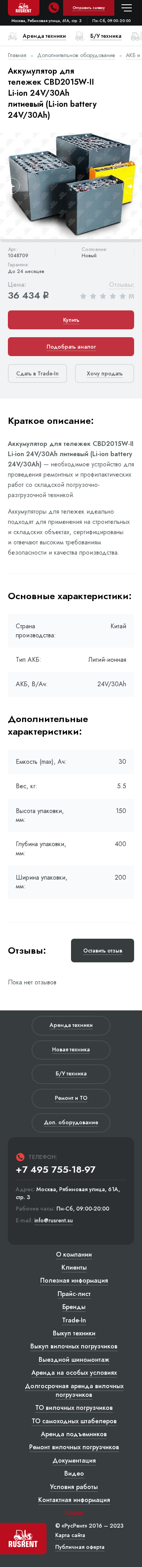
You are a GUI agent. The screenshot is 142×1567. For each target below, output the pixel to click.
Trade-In (74, 1320)
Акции (74, 1512)
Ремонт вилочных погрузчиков (74, 1447)
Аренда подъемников (74, 1434)
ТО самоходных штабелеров (74, 1421)
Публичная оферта (80, 1547)
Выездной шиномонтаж (74, 1359)
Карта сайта (70, 1535)
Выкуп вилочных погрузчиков (74, 1346)
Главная (17, 55)
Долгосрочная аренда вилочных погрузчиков (74, 1390)
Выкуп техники (74, 1333)
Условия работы (74, 1486)
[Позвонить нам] (53, 7)
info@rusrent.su (53, 1220)
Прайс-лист (74, 1293)
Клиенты (74, 1267)
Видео (74, 1473)
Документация (74, 1460)
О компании (74, 1254)
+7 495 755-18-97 (55, 1169)
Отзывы (121, 285)
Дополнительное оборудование (76, 55)
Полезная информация (74, 1280)
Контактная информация (74, 1499)
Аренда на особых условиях (74, 1372)
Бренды (74, 1306)
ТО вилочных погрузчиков (74, 1407)
